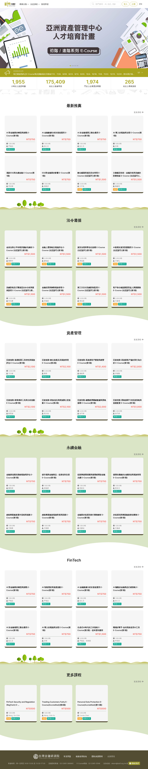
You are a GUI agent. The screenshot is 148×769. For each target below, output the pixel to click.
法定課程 (34, 4)
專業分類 (23, 4)
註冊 (134, 4)
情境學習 (45, 4)
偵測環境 (111, 756)
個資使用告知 (81, 756)
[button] (70, 65)
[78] (10, 4)
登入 (125, 4)
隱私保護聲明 (97, 756)
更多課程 (138, 112)
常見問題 (67, 756)
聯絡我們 (135, 763)
